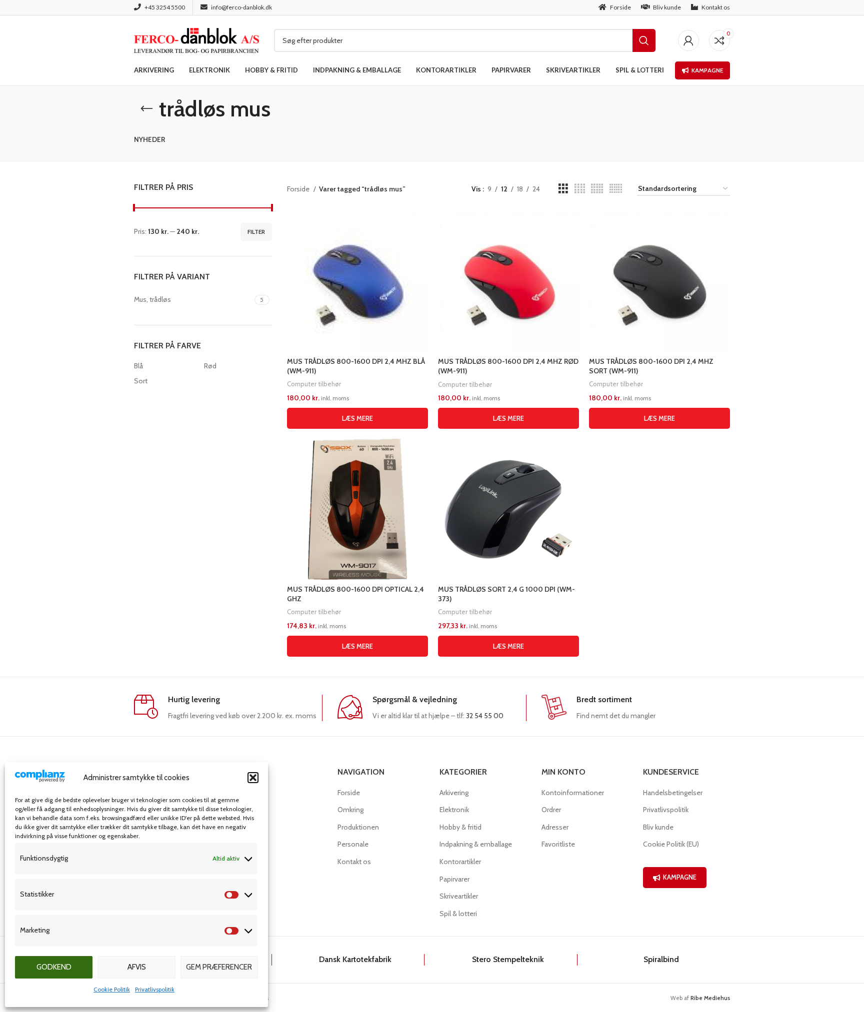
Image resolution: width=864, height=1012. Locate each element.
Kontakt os (354, 861)
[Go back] (146, 109)
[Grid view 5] (597, 188)
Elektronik (454, 809)
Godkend (54, 967)
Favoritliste (558, 844)
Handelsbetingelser (672, 792)
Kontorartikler (460, 861)
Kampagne (707, 70)
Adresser (555, 827)
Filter (256, 231)
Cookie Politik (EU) (671, 844)
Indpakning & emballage (476, 844)
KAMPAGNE (679, 877)
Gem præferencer (219, 967)
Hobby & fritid (461, 827)
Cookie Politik (112, 989)
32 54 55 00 (485, 715)
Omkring (351, 809)
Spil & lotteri (458, 913)
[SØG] (644, 40)
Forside (299, 188)
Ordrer (551, 809)
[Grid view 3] (563, 188)
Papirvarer (455, 879)
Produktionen (358, 827)
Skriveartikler (459, 896)
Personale (353, 844)
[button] (253, 778)
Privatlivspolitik (154, 989)
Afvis (137, 967)
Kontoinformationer (573, 792)
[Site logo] (196, 39)
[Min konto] (688, 40)
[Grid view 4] (579, 188)
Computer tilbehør (314, 384)
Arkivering (454, 792)
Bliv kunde (658, 827)
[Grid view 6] (616, 188)
